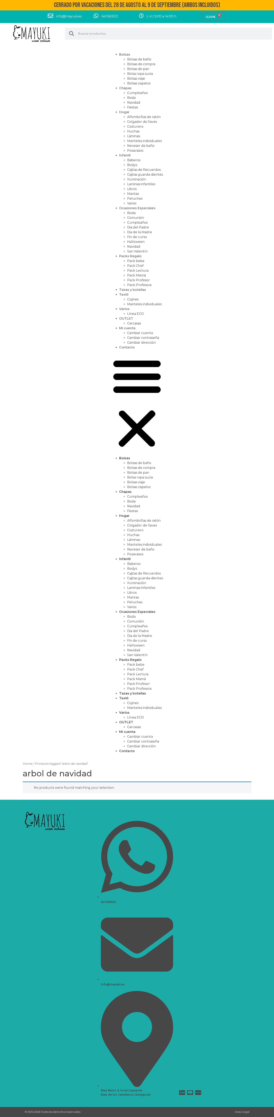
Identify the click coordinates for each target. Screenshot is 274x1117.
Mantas (133, 194)
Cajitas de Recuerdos (144, 170)
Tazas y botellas (132, 290)
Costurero (135, 126)
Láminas (133, 136)
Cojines (132, 299)
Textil (123, 294)
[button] (137, 403)
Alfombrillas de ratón (144, 117)
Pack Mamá (136, 275)
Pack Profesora (139, 285)
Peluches (134, 198)
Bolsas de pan (138, 69)
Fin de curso (137, 237)
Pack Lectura (137, 270)
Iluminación (136, 179)
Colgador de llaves (142, 122)
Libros (132, 189)
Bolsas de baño (139, 59)
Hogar (124, 112)
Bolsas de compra (141, 64)
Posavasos (135, 150)
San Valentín (137, 251)
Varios (131, 203)
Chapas (125, 88)
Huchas (133, 131)
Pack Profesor (138, 280)
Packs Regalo (130, 256)
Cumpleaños (137, 93)
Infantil (125, 155)
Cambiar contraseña (143, 338)
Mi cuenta (127, 328)
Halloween (136, 242)
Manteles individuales (144, 141)
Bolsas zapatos (138, 83)
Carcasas (134, 323)
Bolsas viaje (136, 78)
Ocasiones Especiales (137, 208)
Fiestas (132, 107)
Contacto (127, 347)
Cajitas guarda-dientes (145, 174)
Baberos (133, 160)
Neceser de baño (140, 146)
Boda (131, 98)
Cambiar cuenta (140, 333)
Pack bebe (135, 261)
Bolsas (124, 54)
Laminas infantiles (141, 184)
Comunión (135, 218)
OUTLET (126, 318)
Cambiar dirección (141, 342)
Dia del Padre (138, 227)
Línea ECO (135, 314)
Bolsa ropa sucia (140, 74)
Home (27, 764)
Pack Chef (135, 266)
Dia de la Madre (139, 232)
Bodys (132, 165)
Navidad (133, 102)
